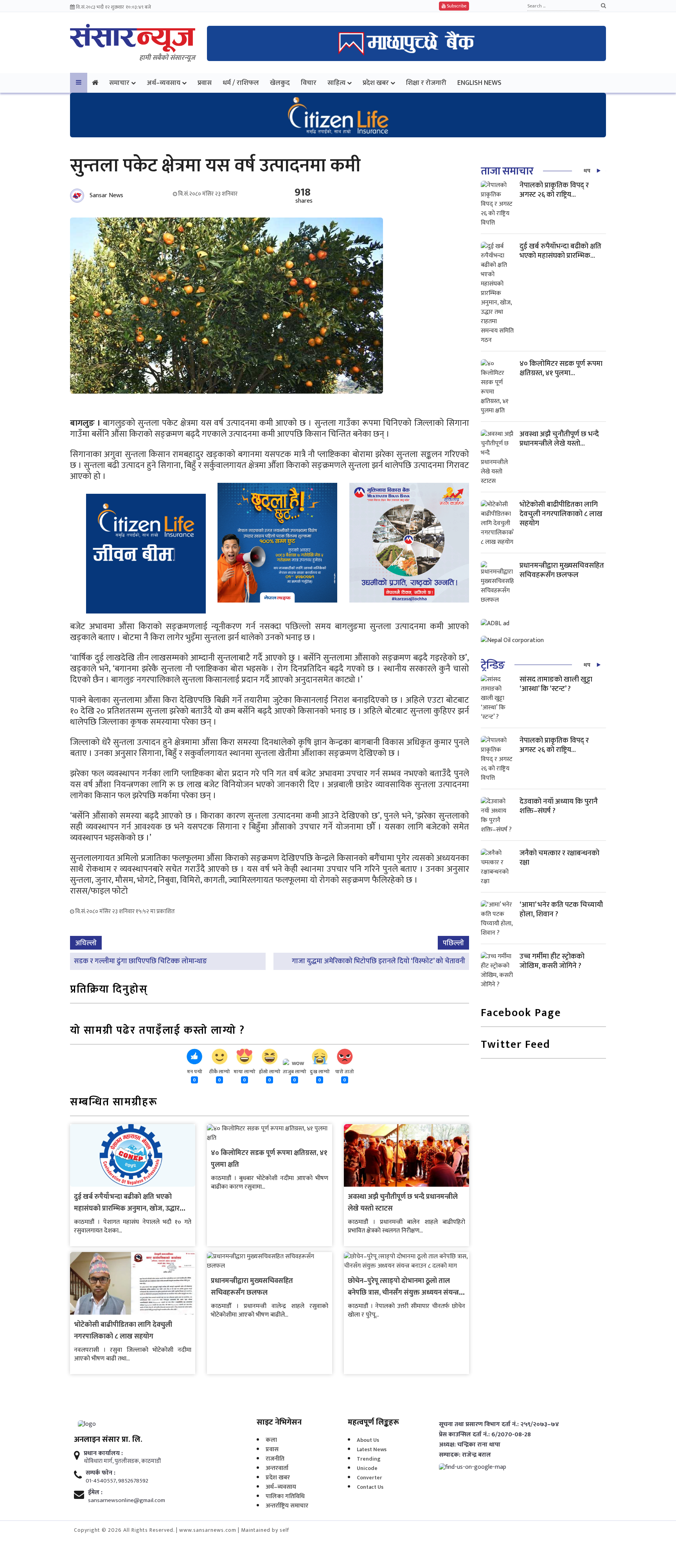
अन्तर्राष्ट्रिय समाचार (287, 1505)
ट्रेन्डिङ (493, 665)
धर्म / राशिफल (241, 82)
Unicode (367, 1468)
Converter (369, 1477)
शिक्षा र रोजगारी (426, 82)
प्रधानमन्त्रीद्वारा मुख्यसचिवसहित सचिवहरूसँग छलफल (252, 1287)
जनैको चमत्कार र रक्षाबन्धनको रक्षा (559, 858)
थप (587, 170)
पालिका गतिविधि (285, 1496)
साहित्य (336, 82)
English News (479, 82)
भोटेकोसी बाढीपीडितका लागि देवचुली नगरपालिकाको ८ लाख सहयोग (123, 1330)
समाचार (119, 82)
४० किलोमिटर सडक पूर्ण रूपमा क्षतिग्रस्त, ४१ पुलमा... (561, 368)
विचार (308, 82)
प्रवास (205, 82)
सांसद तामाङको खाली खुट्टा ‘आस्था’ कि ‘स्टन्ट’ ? (556, 684)
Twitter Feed (515, 1045)
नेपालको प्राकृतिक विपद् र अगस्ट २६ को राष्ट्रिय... (554, 190)
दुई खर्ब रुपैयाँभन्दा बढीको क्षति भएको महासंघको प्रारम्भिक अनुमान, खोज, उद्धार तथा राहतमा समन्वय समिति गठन (127, 1208)
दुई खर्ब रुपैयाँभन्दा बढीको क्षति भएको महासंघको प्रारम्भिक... (560, 251)
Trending (369, 1458)
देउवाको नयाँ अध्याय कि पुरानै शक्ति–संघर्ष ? (559, 806)
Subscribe (456, 6)
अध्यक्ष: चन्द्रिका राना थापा (469, 1445)
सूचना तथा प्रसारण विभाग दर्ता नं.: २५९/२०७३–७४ (499, 1424)
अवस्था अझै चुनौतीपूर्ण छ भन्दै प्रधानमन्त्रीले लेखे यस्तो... (559, 439)
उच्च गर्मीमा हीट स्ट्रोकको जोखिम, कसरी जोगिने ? (552, 961)
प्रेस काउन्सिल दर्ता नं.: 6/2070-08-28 (485, 1435)
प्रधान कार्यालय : (103, 1453)
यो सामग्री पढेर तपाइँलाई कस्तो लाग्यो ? (157, 1031)
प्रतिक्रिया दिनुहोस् (109, 990)
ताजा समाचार (507, 171)
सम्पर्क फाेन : (100, 1473)
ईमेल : (95, 1493)
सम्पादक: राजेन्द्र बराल (465, 1455)
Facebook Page (521, 1013)
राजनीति (275, 1459)
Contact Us (370, 1486)
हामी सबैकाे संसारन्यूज (167, 58)
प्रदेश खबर (376, 82)
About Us (368, 1440)
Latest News (372, 1449)
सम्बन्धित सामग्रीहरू (114, 1102)
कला (271, 1440)
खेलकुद (280, 82)
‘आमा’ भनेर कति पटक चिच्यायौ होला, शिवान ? (561, 909)
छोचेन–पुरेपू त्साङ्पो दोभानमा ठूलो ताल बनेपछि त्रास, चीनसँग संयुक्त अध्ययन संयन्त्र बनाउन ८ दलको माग (403, 1292)
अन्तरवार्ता (277, 1468)
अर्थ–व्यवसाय (163, 82)
